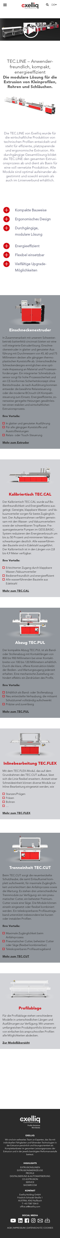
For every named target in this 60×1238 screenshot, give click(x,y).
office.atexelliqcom (30, 1206)
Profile (30, 1173)
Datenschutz (34, 1227)
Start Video (30, 29)
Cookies (48, 1227)
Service (30, 1182)
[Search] (47, 4)
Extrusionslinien (30, 1167)
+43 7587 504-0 (31, 1203)
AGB (9, 1227)
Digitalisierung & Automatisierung (30, 1176)
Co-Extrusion (30, 1179)
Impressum (19, 1227)
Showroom (30, 1185)
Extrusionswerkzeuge (30, 1170)
